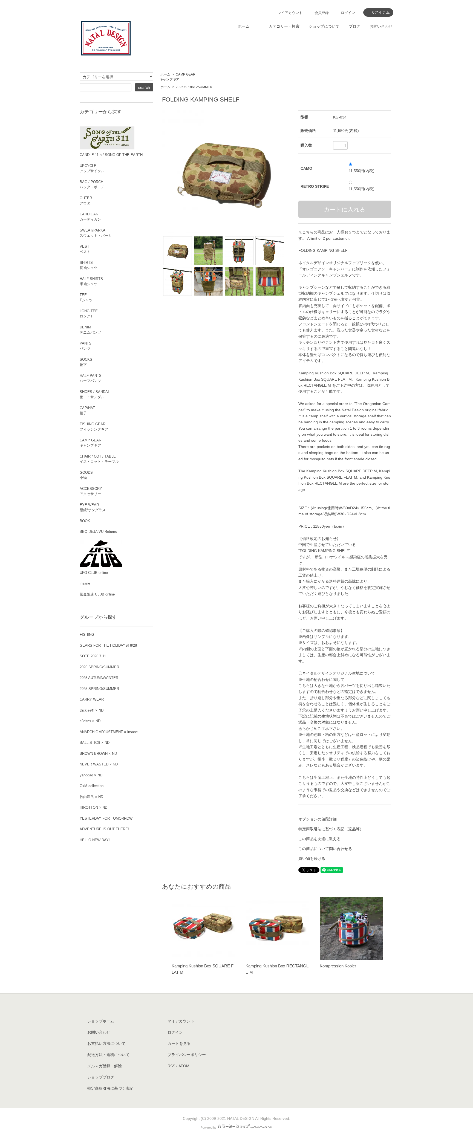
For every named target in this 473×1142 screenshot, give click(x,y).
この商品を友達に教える (319, 839)
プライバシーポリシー (187, 1055)
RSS (171, 1066)
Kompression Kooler (338, 966)
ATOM (183, 1066)
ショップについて (324, 26)
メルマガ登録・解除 (104, 1066)
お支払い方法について (106, 1043)
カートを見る (179, 1043)
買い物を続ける (311, 858)
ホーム (243, 26)
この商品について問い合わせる (325, 848)
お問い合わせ (381, 26)
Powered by (209, 1127)
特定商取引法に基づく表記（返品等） (331, 829)
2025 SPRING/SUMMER (194, 87)
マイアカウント (290, 13)
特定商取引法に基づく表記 (110, 1088)
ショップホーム (100, 1021)
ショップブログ (100, 1077)
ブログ (354, 26)
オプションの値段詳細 (317, 819)
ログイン (348, 13)
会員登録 (322, 13)
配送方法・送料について (108, 1055)
